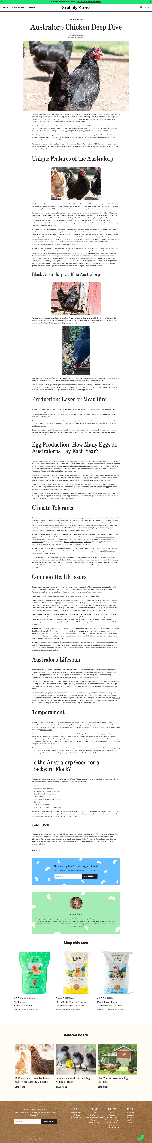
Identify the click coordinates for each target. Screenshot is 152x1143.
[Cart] (147, 7)
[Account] (141, 7)
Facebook (130, 1115)
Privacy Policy (112, 1122)
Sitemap (112, 1125)
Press (94, 1125)
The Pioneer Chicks (76, 926)
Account (112, 1115)
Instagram (130, 1112)
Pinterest (130, 1117)
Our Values (94, 1115)
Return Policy (112, 1117)
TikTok (130, 1122)
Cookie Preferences (112, 1127)
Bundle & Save (19, 7)
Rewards (94, 1120)
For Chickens (76, 1112)
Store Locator (76, 1117)
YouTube (130, 1120)
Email (89, 876)
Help (112, 1112)
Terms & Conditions (112, 1120)
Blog (94, 1112)
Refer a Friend (94, 1122)
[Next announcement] (150, 2)
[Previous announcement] (1, 2)
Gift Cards (76, 1115)
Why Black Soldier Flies (94, 1117)
